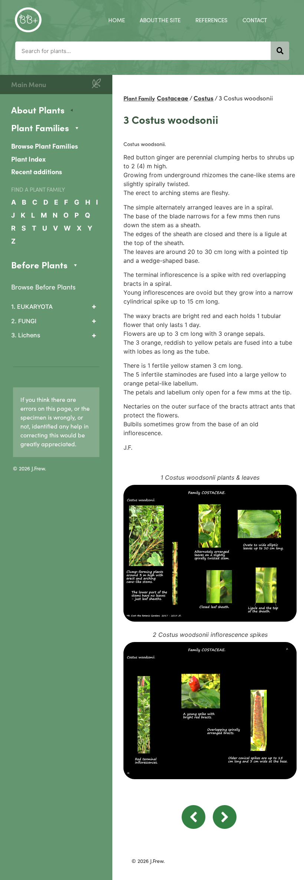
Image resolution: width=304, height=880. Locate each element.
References (211, 20)
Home (116, 20)
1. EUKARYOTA (32, 306)
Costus (204, 97)
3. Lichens (25, 335)
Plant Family (139, 98)
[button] (193, 826)
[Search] (280, 51)
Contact (254, 20)
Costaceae (172, 97)
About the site (160, 20)
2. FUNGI (23, 321)
